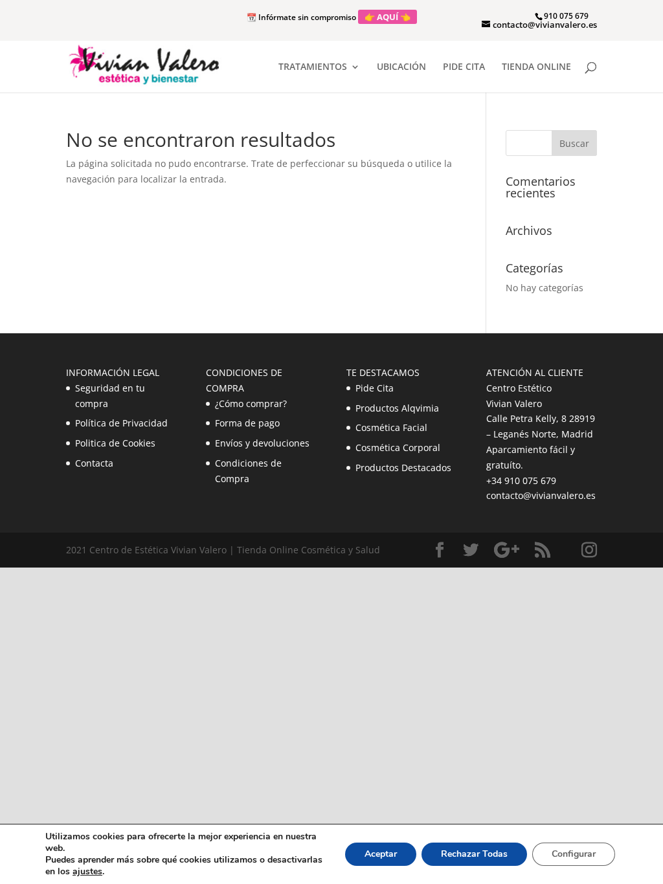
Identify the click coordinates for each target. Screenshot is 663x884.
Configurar (574, 854)
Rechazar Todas (474, 854)
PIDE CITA (464, 67)
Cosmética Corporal (397, 447)
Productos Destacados (403, 467)
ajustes (87, 872)
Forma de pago (247, 423)
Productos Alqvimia (397, 408)
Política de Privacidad (121, 423)
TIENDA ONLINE (536, 67)
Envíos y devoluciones (262, 443)
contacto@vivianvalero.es (541, 495)
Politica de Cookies (115, 443)
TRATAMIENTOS (312, 67)
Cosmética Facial (391, 427)
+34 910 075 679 (521, 480)
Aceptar (381, 854)
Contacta (94, 463)
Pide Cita (374, 388)
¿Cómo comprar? (251, 403)
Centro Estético (519, 388)
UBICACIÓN (401, 67)
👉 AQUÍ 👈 (387, 17)
